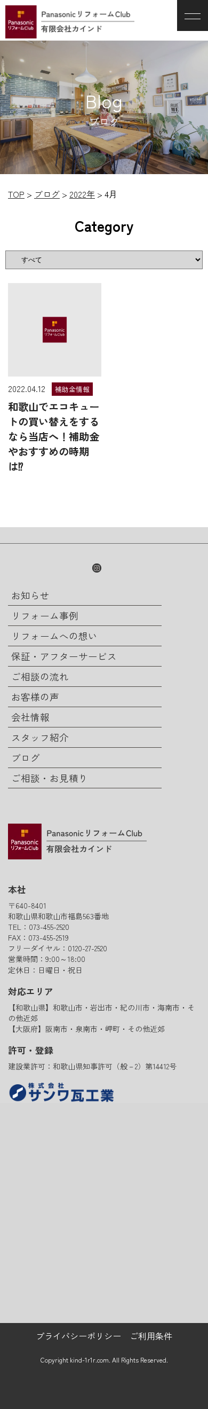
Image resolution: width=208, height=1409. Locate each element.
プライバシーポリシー (78, 1335)
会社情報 (30, 717)
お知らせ (30, 595)
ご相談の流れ (40, 676)
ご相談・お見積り (49, 778)
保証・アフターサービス (64, 656)
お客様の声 (35, 696)
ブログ (25, 757)
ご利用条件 (151, 1335)
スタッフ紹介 (40, 737)
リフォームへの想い (54, 636)
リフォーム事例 (44, 615)
